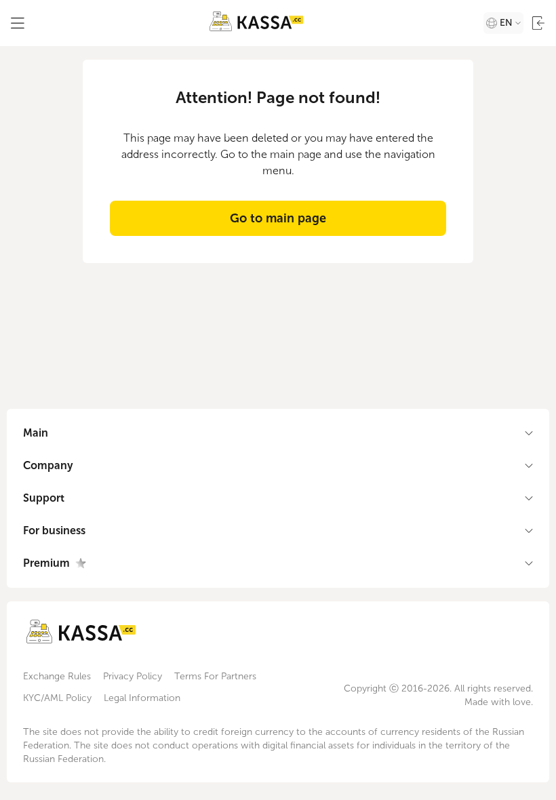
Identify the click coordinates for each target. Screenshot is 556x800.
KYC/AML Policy (57, 698)
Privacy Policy (132, 676)
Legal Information (142, 698)
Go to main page (278, 218)
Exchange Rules (57, 676)
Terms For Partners (215, 676)
